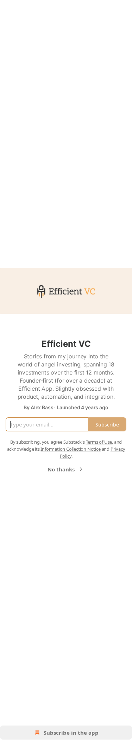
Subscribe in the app (71, 732)
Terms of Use (99, 442)
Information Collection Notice (70, 449)
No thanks (61, 469)
